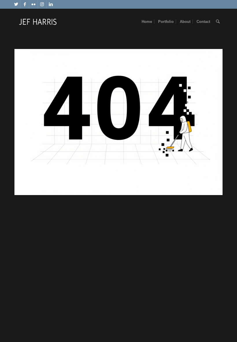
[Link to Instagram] (42, 4)
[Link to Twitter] (16, 4)
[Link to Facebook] (25, 4)
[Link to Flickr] (33, 4)
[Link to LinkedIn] (51, 4)
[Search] (218, 22)
